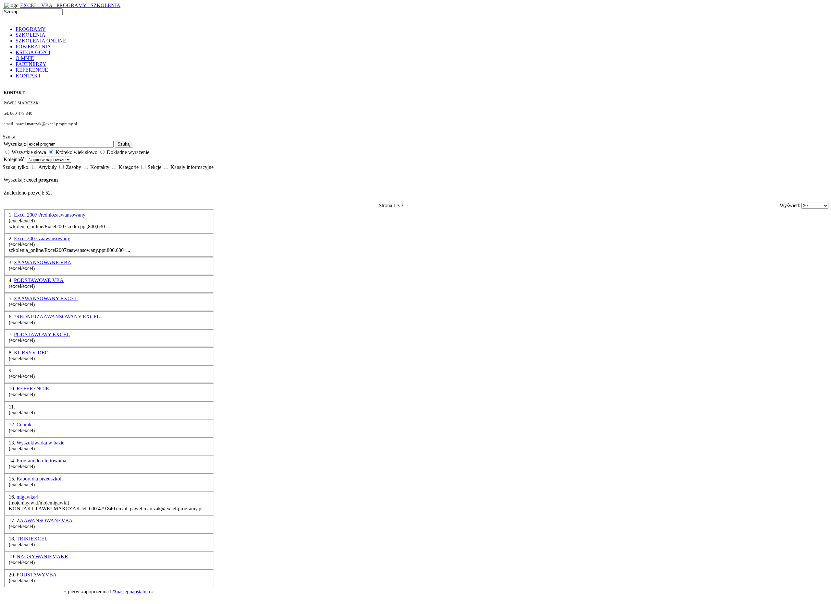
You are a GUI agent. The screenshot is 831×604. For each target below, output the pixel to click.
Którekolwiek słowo (76, 152)
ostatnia (142, 591)
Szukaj (124, 144)
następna (125, 591)
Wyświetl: (790, 205)
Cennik (24, 424)
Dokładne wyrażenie (128, 152)
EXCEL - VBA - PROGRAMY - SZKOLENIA (70, 5)
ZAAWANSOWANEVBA (45, 520)
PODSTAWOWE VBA (39, 280)
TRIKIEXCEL (32, 538)
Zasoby (74, 167)
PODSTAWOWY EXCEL (42, 334)
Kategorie (129, 167)
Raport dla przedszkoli (40, 478)
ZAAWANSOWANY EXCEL (46, 298)
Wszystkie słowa (29, 152)
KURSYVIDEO (31, 352)
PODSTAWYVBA (37, 574)
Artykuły (48, 167)
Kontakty (100, 167)
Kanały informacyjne (192, 167)
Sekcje (155, 167)
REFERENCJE (33, 388)
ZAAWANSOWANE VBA (42, 262)
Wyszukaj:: (15, 144)
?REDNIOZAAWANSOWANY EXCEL (57, 316)
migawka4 (27, 497)
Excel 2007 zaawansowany (42, 238)
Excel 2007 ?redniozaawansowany (49, 215)
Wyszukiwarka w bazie (40, 442)
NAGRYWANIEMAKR (42, 556)
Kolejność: (15, 159)
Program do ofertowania (41, 460)
